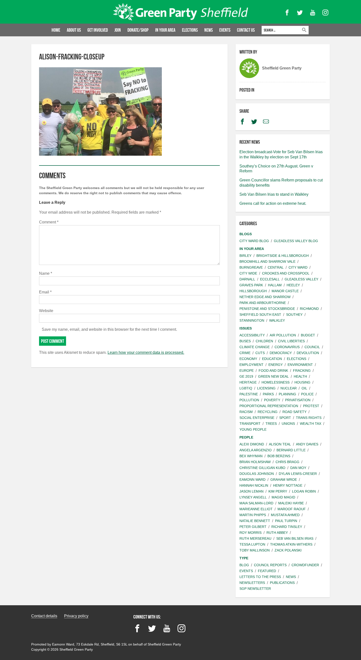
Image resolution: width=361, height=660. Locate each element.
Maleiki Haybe (291, 503)
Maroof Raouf (292, 509)
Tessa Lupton (252, 544)
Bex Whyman (251, 456)
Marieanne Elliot (256, 509)
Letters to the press (260, 577)
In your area (165, 30)
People (246, 437)
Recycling (268, 412)
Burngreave (251, 267)
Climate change (254, 347)
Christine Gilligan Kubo (262, 468)
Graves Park (251, 285)
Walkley (277, 320)
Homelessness (276, 382)
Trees (271, 424)
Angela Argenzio (255, 450)
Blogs (245, 234)
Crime (244, 353)
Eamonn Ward (252, 479)
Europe (246, 370)
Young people (252, 429)
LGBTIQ (245, 388)
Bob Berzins (278, 456)
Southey (294, 314)
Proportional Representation (268, 406)
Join (117, 30)
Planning (287, 394)
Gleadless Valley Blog (296, 241)
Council (312, 347)
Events (224, 30)
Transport (250, 424)
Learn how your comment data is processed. (146, 352)
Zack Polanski (288, 550)
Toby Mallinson (254, 550)
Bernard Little (291, 450)
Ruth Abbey (277, 533)
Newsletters (252, 583)
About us (74, 30)
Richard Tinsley (286, 527)
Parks (268, 394)
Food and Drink (273, 370)
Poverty (272, 400)
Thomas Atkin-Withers (291, 544)
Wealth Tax (310, 424)
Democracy (281, 353)
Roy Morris (250, 533)
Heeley (293, 285)
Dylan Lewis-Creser (298, 474)
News (208, 30)
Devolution (308, 353)
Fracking (302, 370)
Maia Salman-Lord (256, 503)
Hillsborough (253, 291)
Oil (304, 388)
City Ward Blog (254, 241)
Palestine (248, 394)
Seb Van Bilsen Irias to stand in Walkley (273, 194)
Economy (248, 359)
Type (243, 558)
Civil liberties (291, 341)
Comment (48, 222)
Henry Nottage (287, 485)
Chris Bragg (287, 462)
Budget (308, 335)
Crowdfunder (305, 565)
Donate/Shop (138, 30)
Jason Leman (251, 491)
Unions (288, 424)
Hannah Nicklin (253, 485)
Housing (302, 382)
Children (264, 341)
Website (46, 311)
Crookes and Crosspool (285, 273)
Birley (245, 256)
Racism (246, 412)
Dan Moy (298, 468)
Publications (282, 583)
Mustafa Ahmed (285, 515)
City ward (298, 267)
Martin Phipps (252, 515)
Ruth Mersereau (255, 538)
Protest (311, 406)
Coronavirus (287, 347)
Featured (267, 571)
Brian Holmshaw (255, 462)
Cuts (260, 353)
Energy (275, 365)
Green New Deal (273, 376)
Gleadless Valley (301, 279)
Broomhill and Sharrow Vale (267, 261)
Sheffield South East (260, 314)
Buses (245, 341)
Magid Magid (283, 497)
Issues (245, 328)
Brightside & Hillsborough (282, 256)
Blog (244, 565)
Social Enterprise (256, 418)
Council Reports (270, 565)
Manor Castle (285, 291)
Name (45, 273)
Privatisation (297, 400)
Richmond (309, 309)
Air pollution (283, 335)
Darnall (247, 279)
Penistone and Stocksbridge (267, 309)
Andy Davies (307, 444)
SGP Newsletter (255, 589)
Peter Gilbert (252, 527)
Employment (251, 365)
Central (276, 267)
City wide (248, 273)
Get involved (97, 30)
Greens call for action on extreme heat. (272, 203)
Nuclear (288, 388)
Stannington (251, 320)
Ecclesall (270, 279)
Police (307, 394)
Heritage (248, 382)
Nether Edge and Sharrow (265, 297)
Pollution (249, 400)
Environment (300, 365)
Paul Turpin (286, 521)
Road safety (294, 412)
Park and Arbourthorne (262, 303)
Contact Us (246, 30)
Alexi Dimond (251, 444)
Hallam (275, 285)
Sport (285, 418)
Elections (190, 30)
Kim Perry (277, 491)
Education (272, 359)
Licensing (266, 388)
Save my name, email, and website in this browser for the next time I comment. (109, 329)
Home (56, 30)
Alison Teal (280, 444)
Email (45, 292)
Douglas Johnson (256, 474)
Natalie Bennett (254, 521)
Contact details (44, 616)
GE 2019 (246, 376)
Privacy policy (76, 616)
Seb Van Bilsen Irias (294, 538)
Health (300, 376)
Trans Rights (308, 418)
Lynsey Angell (253, 497)
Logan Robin (304, 491)
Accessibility (252, 335)
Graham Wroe (283, 479)
